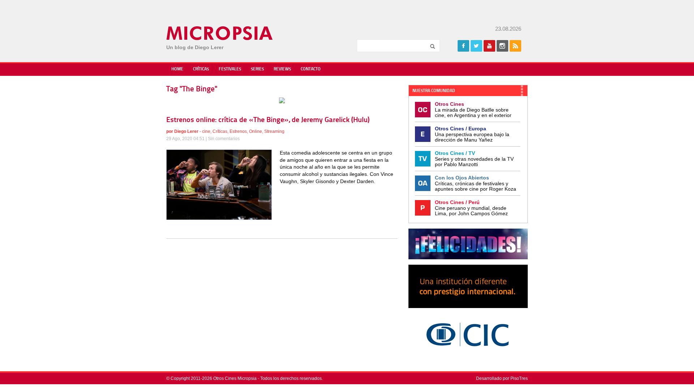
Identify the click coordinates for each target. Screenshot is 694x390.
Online (255, 131)
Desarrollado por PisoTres (502, 378)
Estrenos (238, 131)
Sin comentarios (224, 138)
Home (177, 69)
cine (206, 131)
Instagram (502, 46)
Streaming (274, 131)
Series (257, 69)
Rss (515, 46)
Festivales (230, 69)
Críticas (201, 69)
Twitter (476, 46)
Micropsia (220, 33)
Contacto (311, 69)
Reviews (282, 69)
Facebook (463, 46)
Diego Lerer (186, 131)
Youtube (489, 46)
